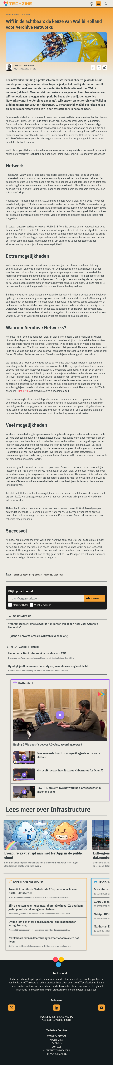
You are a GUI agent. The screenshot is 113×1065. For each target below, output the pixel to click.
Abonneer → (94, 598)
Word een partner (57, 1036)
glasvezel (37, 574)
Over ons (57, 1043)
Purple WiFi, (23, 390)
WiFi (62, 574)
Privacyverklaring (56, 1053)
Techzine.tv (25, 682)
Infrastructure (22, 14)
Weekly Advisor (42, 605)
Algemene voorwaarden (56, 1050)
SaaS (56, 574)
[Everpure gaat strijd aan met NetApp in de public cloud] (45, 835)
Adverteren (56, 1039)
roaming (48, 574)
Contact (56, 1046)
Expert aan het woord (28, 881)
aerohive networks (22, 574)
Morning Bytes (20, 605)
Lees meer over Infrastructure (48, 809)
